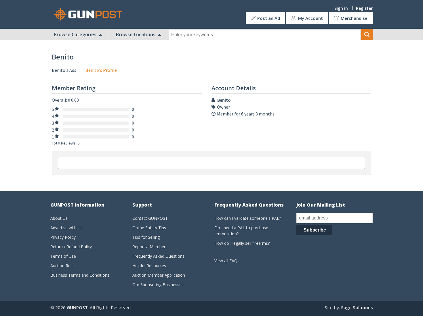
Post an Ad (268, 18)
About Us (59, 218)
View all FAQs (226, 260)
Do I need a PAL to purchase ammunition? (241, 230)
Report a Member (148, 246)
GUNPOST (77, 307)
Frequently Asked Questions (158, 256)
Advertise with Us (66, 227)
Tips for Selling (146, 237)
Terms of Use (63, 256)
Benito (224, 100)
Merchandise (354, 18)
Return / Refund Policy (71, 246)
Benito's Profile (101, 70)
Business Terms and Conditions (79, 275)
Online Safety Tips (149, 227)
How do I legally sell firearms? (242, 243)
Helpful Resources (149, 265)
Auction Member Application (158, 275)
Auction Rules (63, 265)
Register (364, 8)
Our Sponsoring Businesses (158, 284)
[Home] (90, 14)
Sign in (341, 8)
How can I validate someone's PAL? (247, 218)
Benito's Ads (64, 70)
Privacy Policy (63, 237)
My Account (310, 18)
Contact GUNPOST (150, 218)
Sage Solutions (357, 307)
